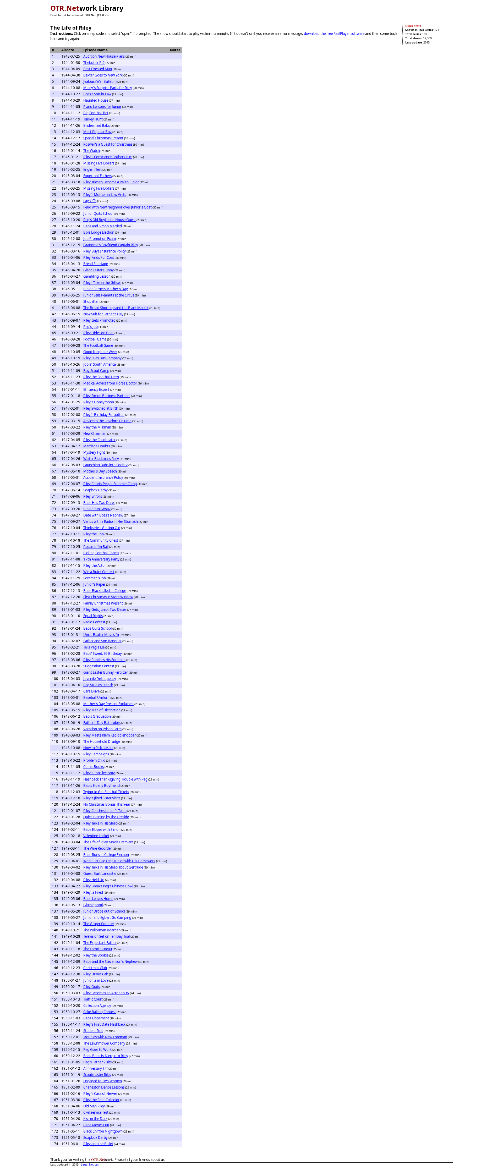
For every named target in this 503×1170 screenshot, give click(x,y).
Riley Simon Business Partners (106, 395)
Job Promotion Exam (99, 238)
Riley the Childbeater (99, 439)
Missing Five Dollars (98, 163)
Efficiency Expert (96, 389)
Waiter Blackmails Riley (101, 458)
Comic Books (93, 766)
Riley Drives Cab (95, 974)
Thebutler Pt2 (94, 62)
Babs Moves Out (96, 1125)
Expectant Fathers (97, 175)
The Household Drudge (101, 741)
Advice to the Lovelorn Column (107, 421)
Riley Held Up (93, 879)
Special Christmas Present (103, 138)
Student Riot (93, 1030)
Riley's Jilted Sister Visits (101, 798)
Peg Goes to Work (97, 1049)
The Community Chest (100, 540)
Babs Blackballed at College (104, 590)
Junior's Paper (94, 584)
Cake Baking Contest (99, 1011)
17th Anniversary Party (101, 559)
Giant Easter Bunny (98, 270)
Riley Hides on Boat (98, 333)
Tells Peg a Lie (94, 647)
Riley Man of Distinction (102, 710)
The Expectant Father (100, 942)
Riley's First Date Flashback (104, 1024)
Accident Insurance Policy (103, 477)
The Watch (91, 150)
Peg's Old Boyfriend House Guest (109, 219)
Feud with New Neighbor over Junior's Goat (117, 207)
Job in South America (99, 364)
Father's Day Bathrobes (102, 722)
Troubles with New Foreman (105, 1037)
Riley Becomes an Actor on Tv (106, 993)
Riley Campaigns (96, 754)
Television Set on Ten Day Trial (106, 936)
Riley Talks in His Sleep (100, 823)
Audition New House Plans (104, 56)
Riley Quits (91, 986)
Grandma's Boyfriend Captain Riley (110, 245)
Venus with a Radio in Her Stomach (110, 521)
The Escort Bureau (97, 949)
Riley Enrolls (92, 496)
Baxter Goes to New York (103, 75)
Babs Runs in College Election (106, 854)
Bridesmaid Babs (96, 125)
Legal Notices (90, 1164)
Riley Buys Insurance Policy (104, 251)
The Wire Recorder (97, 848)
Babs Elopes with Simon (102, 829)
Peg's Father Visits (97, 1062)
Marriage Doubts (96, 446)
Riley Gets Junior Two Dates (104, 609)
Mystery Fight (94, 452)
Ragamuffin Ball (95, 546)
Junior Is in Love (95, 980)
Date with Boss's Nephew (103, 515)
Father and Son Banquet (102, 641)
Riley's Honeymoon (98, 402)
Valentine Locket (96, 835)
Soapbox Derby (95, 490)
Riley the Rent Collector (101, 1099)
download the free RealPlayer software (334, 33)
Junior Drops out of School (104, 911)
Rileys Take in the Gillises (102, 282)
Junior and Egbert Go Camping (107, 917)
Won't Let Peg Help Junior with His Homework (119, 861)
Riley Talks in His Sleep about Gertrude (113, 867)
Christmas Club (95, 967)
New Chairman (94, 433)
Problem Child (94, 760)
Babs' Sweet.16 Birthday (102, 653)
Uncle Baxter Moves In (101, 634)
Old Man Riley (94, 1106)
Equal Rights (93, 615)
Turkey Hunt (93, 119)
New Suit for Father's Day (103, 314)
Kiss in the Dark (95, 1118)
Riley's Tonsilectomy (99, 773)
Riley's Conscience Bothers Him (107, 157)
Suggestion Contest (98, 666)
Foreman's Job (94, 578)
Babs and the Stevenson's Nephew (110, 961)
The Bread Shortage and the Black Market (116, 307)
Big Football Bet (95, 113)
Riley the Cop (93, 534)
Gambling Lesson (97, 276)
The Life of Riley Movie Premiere (108, 842)
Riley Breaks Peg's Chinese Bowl (108, 886)
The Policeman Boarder (101, 930)
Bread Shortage (95, 263)
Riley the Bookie (95, 955)
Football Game (94, 339)
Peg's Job (90, 326)
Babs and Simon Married (102, 226)
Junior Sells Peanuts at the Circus (108, 295)
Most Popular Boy (97, 131)
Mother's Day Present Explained (108, 703)
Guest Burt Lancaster (100, 873)
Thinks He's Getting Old (101, 527)
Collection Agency (97, 1005)
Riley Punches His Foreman (104, 659)
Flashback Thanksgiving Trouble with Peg (115, 779)
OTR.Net (64, 8)
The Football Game (98, 345)
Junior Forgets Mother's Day (105, 289)
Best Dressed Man (97, 69)
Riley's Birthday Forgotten (103, 414)
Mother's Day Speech (100, 471)
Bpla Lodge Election (98, 232)
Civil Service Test (95, 1112)
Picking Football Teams (101, 553)
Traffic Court (93, 999)
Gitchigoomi (93, 905)
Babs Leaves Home (98, 898)
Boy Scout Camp (96, 370)
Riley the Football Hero (101, 377)
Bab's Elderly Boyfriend (101, 785)
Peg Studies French (98, 685)
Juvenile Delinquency (99, 678)
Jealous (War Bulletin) (100, 81)
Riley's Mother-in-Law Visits (104, 194)
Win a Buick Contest (98, 571)
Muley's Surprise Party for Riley (107, 87)
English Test (92, 169)
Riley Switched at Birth (100, 408)
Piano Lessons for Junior (102, 106)
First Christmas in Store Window (108, 597)
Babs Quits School (97, 628)
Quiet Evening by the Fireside (106, 817)
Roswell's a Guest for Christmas (107, 144)
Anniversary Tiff (95, 1068)
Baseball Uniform (97, 697)
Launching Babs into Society (105, 465)
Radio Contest (94, 622)
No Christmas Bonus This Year (106, 804)
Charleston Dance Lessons (103, 1087)
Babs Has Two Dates (99, 502)
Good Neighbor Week (100, 351)
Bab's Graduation (97, 716)
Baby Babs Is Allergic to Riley (105, 1055)
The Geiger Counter (98, 923)
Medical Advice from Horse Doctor (110, 383)
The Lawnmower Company (104, 1043)
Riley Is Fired (93, 892)
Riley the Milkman (97, 427)
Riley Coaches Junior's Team (105, 810)
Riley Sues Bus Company (102, 358)
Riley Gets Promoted (99, 320)
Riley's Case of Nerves (100, 1093)
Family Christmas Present (103, 603)
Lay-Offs (89, 201)
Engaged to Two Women (102, 1081)
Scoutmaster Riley (97, 1074)
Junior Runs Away (97, 509)
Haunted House (95, 100)
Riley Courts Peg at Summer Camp (110, 483)
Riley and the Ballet (98, 1143)
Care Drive (91, 691)
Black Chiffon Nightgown (103, 1131)
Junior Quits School (98, 213)
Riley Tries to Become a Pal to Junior (111, 182)
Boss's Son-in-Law (97, 94)
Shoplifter (91, 301)
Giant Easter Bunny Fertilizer (105, 672)
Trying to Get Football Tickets (106, 791)
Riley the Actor (94, 565)
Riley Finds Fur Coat (98, 257)
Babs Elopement (96, 1018)
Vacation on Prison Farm (102, 729)
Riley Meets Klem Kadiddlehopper (109, 735)
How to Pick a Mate (98, 747)
